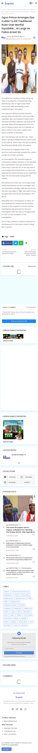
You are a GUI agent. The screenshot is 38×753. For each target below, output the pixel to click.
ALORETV (27, 482)
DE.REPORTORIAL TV (19, 455)
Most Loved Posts (10, 734)
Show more (32, 266)
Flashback (7, 608)
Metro (19, 612)
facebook (12, 477)
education (24, 625)
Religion (13, 622)
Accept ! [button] (7, 749)
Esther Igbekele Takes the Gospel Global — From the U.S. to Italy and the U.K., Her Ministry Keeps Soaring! (20, 572)
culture (16, 625)
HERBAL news (28, 608)
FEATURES (22, 605)
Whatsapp (21, 243)
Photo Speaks (28, 615)
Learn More (14, 745)
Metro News (27, 612)
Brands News (26, 595)
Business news (20, 598)
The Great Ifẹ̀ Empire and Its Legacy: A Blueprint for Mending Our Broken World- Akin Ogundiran (20, 529)
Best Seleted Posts (10, 721)
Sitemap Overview (10, 728)
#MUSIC (6, 591)
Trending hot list (10, 731)
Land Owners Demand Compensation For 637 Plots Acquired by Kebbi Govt (19, 559)
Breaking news (8, 598)
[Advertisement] (16, 290)
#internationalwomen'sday (20, 591)
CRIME (9, 10)
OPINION (19, 615)
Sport (31, 622)
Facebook (8, 243)
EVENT (6, 602)
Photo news (7, 618)
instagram (12, 482)
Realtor (6, 622)
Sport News (7, 625)
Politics (16, 618)
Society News (23, 622)
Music (6, 615)
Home (4, 10)
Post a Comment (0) (19, 321)
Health (6, 612)
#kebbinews (8, 595)
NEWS (12, 615)
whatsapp (28, 477)
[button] (36, 3)
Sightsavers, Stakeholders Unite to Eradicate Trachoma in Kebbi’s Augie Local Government (19, 545)
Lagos (13, 612)
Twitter (15, 243)
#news (16, 595)
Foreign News (17, 608)
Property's (24, 618)
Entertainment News (10, 605)
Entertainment (14, 602)
